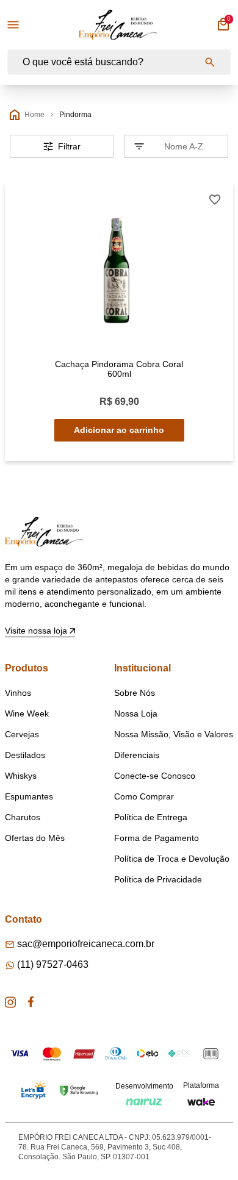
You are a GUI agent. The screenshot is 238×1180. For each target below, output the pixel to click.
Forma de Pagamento (156, 838)
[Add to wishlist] (215, 200)
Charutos (22, 817)
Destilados (25, 755)
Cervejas (22, 734)
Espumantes (29, 796)
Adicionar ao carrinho (119, 430)
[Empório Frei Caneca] (118, 25)
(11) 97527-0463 (52, 964)
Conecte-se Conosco (154, 776)
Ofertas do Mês (35, 838)
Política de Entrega (150, 817)
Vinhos (18, 693)
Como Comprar (144, 796)
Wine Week (27, 713)
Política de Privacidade (158, 879)
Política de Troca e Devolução (171, 859)
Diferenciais (136, 755)
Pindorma (75, 114)
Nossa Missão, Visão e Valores (173, 734)
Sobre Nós (134, 693)
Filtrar (69, 146)
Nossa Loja (135, 713)
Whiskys (21, 776)
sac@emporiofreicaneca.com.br (85, 944)
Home (34, 114)
